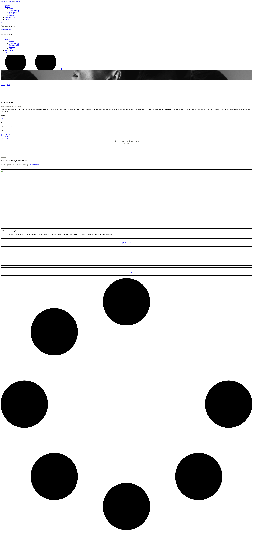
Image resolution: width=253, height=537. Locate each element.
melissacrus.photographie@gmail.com (126, 272)
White (8, 85)
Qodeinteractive (34, 164)
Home (3, 85)
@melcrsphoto (126, 243)
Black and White (6, 134)
